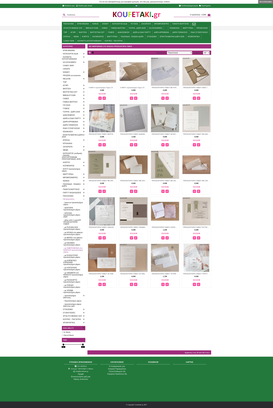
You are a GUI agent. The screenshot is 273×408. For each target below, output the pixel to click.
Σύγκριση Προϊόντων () (117, 374)
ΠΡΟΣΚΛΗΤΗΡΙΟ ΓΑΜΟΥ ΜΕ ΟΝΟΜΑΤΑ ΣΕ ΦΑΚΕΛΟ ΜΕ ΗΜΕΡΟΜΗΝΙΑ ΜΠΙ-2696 (165, 181)
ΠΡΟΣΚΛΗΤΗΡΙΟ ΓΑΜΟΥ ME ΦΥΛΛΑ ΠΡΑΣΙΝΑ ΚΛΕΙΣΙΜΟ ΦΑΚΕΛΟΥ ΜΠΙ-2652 (165, 87)
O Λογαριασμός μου (117, 366)
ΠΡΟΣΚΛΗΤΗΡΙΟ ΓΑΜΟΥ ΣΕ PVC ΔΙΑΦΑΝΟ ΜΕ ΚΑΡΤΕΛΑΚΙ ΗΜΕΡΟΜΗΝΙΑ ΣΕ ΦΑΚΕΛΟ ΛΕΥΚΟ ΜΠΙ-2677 (197, 227)
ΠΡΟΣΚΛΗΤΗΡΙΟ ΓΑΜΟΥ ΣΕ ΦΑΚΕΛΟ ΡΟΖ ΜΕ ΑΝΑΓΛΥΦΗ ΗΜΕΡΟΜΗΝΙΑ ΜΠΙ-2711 (134, 274)
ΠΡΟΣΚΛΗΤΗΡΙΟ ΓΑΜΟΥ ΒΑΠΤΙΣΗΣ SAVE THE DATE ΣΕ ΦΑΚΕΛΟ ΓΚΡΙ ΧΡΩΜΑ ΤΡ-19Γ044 (102, 134)
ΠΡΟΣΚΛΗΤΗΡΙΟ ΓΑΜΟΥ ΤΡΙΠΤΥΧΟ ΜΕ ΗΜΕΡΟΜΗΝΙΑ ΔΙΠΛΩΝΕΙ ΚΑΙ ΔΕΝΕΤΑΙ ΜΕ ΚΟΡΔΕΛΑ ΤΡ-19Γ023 (197, 274)
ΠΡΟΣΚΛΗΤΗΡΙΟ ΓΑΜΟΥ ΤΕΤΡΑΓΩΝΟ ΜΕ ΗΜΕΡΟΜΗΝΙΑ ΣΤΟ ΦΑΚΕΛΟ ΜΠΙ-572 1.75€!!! (165, 274)
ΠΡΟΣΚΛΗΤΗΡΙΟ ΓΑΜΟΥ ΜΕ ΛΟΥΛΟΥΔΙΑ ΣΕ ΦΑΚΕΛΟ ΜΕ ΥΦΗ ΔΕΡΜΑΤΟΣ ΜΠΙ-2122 (134, 181)
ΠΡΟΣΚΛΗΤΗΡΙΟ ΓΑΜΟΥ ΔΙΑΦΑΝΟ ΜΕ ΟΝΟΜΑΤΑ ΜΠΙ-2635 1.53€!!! (134, 134)
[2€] (83, 344)
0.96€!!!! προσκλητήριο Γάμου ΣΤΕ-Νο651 (102, 87)
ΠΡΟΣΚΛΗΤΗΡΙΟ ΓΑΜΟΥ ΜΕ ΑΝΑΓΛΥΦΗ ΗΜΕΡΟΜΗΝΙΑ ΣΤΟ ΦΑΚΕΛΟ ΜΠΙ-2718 (197, 134)
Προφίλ (81, 374)
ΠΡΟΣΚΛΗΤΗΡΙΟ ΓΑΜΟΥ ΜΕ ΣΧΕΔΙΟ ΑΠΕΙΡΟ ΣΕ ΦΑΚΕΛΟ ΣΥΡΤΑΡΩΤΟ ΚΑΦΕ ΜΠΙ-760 (197, 181)
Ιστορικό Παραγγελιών (117, 369)
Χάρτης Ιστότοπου (80, 379)
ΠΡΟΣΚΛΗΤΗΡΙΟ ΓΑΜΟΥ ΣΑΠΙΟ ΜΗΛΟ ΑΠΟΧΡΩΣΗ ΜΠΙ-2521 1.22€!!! (165, 227)
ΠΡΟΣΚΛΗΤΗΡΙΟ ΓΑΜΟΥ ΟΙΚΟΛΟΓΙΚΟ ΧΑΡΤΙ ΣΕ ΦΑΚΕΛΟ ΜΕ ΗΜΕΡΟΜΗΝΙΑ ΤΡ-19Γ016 (102, 227)
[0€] (63, 344)
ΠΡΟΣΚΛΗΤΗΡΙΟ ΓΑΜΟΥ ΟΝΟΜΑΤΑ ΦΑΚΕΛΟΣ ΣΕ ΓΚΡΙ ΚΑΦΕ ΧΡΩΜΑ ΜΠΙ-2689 (134, 227)
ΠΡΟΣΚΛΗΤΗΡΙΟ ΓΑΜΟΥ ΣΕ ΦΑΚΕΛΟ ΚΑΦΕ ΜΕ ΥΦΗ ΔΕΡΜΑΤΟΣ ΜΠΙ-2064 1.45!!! (102, 274)
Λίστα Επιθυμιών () (117, 371)
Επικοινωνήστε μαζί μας (81, 377)
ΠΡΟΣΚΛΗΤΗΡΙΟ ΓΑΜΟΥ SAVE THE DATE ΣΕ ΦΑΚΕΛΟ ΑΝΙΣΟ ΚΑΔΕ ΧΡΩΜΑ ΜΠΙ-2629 (197, 87)
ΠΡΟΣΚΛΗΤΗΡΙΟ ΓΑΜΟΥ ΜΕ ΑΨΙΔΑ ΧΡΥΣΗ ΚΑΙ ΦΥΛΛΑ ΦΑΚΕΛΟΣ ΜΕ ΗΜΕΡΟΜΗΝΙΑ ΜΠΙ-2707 (102, 181)
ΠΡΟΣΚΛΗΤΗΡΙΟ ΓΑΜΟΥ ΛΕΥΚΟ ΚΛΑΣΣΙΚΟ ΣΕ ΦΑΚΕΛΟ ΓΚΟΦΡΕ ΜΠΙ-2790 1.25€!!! (165, 134)
